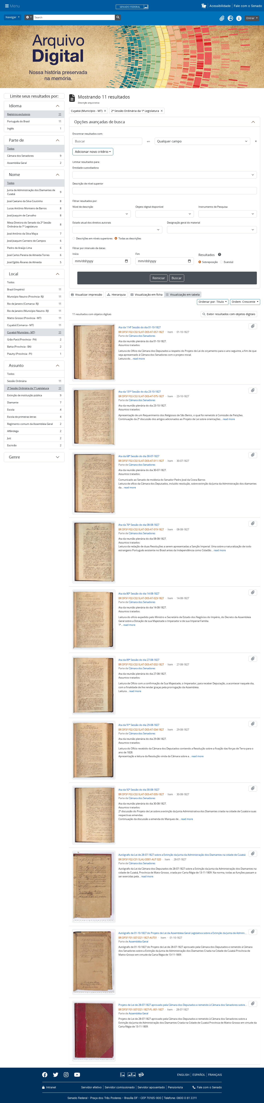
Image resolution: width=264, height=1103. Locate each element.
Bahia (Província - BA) (34, 347)
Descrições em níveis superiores (94, 238)
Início (75, 254)
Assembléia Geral (34, 163)
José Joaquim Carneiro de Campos (34, 241)
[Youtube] (75, 1075)
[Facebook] (46, 1075)
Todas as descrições (129, 238)
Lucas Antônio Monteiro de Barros (34, 209)
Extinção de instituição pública (34, 396)
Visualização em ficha (148, 294)
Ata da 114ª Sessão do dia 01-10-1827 (139, 327)
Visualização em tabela (184, 294)
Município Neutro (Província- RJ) (34, 297)
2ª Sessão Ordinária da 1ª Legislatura (34, 389)
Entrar (250, 18)
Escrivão (34, 446)
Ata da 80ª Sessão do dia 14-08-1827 (138, 593)
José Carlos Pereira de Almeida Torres (34, 256)
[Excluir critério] (256, 141)
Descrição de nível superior (87, 183)
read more (139, 358)
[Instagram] (66, 1075)
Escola (34, 410)
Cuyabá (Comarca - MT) (34, 326)
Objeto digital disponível (149, 206)
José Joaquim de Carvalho (34, 216)
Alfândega (34, 432)
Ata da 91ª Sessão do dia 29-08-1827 (138, 725)
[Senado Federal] (132, 7)
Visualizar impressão (88, 294)
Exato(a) (228, 262)
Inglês (34, 129)
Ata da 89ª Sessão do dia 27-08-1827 (138, 660)
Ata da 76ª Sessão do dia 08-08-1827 (138, 524)
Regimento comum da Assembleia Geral (34, 425)
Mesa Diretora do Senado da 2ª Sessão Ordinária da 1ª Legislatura (34, 224)
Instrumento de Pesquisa (212, 206)
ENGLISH (183, 1074)
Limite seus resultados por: (34, 96)
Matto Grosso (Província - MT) (34, 319)
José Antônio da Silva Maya (34, 234)
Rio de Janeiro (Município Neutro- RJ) (34, 312)
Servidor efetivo (91, 1087)
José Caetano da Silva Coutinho (34, 202)
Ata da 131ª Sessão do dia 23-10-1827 (139, 391)
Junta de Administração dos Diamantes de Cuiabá (34, 192)
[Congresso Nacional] (131, 1074)
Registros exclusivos (34, 115)
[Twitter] (55, 1075)
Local (13, 273)
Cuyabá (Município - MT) (34, 333)
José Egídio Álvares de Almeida (34, 263)
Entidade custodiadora (85, 167)
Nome (14, 174)
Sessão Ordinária (34, 382)
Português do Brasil (34, 122)
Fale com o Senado (248, 6)
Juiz (34, 439)
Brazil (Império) (34, 290)
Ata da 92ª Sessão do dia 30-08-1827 (138, 789)
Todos (10, 148)
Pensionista (175, 1087)
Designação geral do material (183, 222)
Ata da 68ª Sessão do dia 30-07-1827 (138, 456)
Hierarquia (118, 294)
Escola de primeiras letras (34, 417)
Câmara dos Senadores (34, 156)
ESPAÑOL (198, 1074)
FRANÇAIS (215, 1074)
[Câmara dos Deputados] (123, 1074)
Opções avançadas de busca (99, 121)
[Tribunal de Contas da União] (140, 1074)
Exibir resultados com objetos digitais (230, 314)
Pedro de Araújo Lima (34, 249)
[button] (204, 5)
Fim (137, 254)
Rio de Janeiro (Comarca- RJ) (34, 304)
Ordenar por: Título (212, 302)
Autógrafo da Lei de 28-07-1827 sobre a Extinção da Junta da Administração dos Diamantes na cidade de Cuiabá (181, 854)
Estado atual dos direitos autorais (91, 222)
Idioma (15, 105)
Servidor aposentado (151, 1087)
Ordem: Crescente (244, 302)
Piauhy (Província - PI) (34, 354)
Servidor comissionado (120, 1087)
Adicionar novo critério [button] (91, 152)
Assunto (16, 365)
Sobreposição (210, 262)
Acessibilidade (220, 6)
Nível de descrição (82, 206)
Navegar (11, 17)
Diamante (34, 403)
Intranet (50, 1087)
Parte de (16, 140)
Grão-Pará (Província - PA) (34, 340)
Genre (14, 457)
